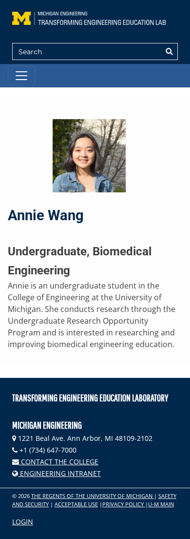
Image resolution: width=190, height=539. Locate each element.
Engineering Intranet (59, 473)
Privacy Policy (123, 504)
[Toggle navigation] (21, 75)
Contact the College (58, 461)
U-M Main (161, 504)
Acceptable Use (76, 504)
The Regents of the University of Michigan (92, 495)
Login (22, 521)
